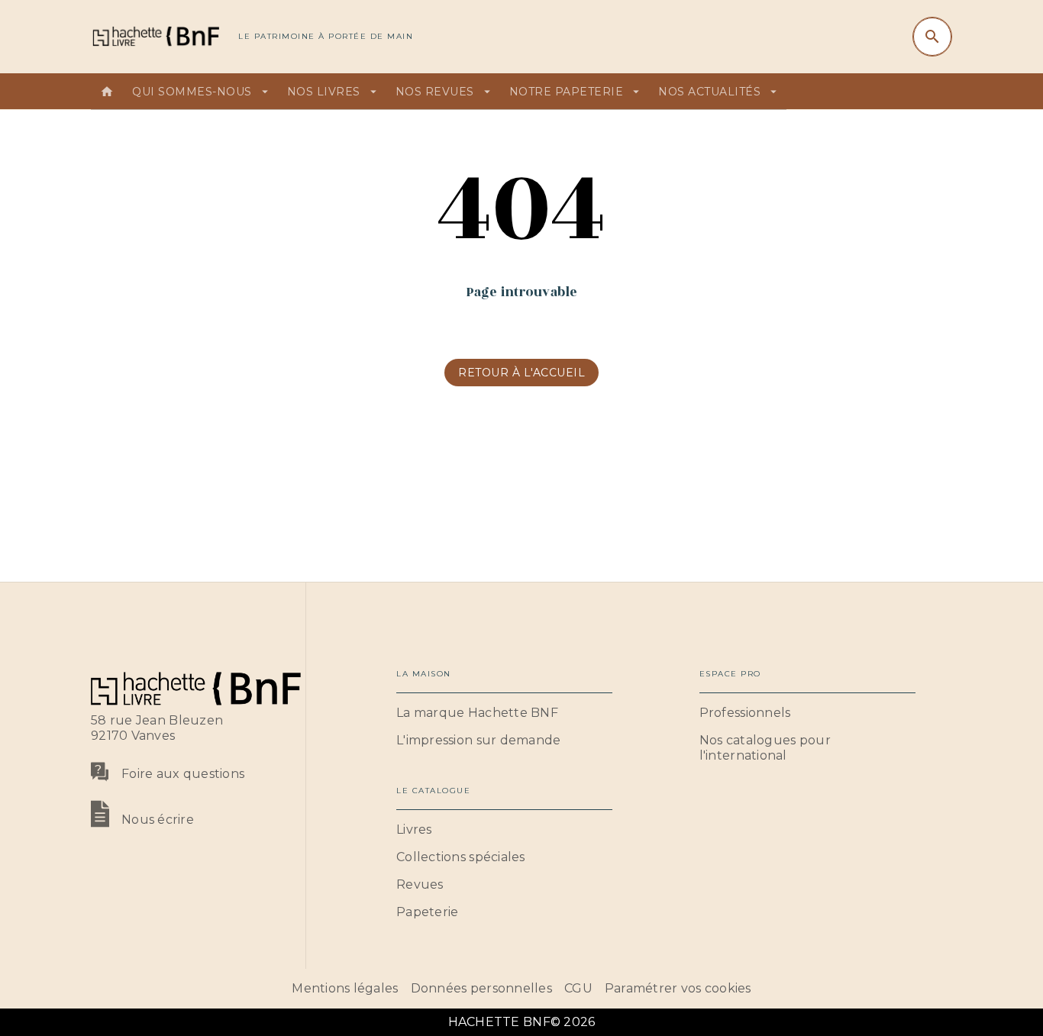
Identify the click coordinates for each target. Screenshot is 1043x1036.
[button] (521, 372)
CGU (578, 988)
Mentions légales (345, 988)
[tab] (107, 91)
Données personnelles (481, 988)
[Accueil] (155, 36)
